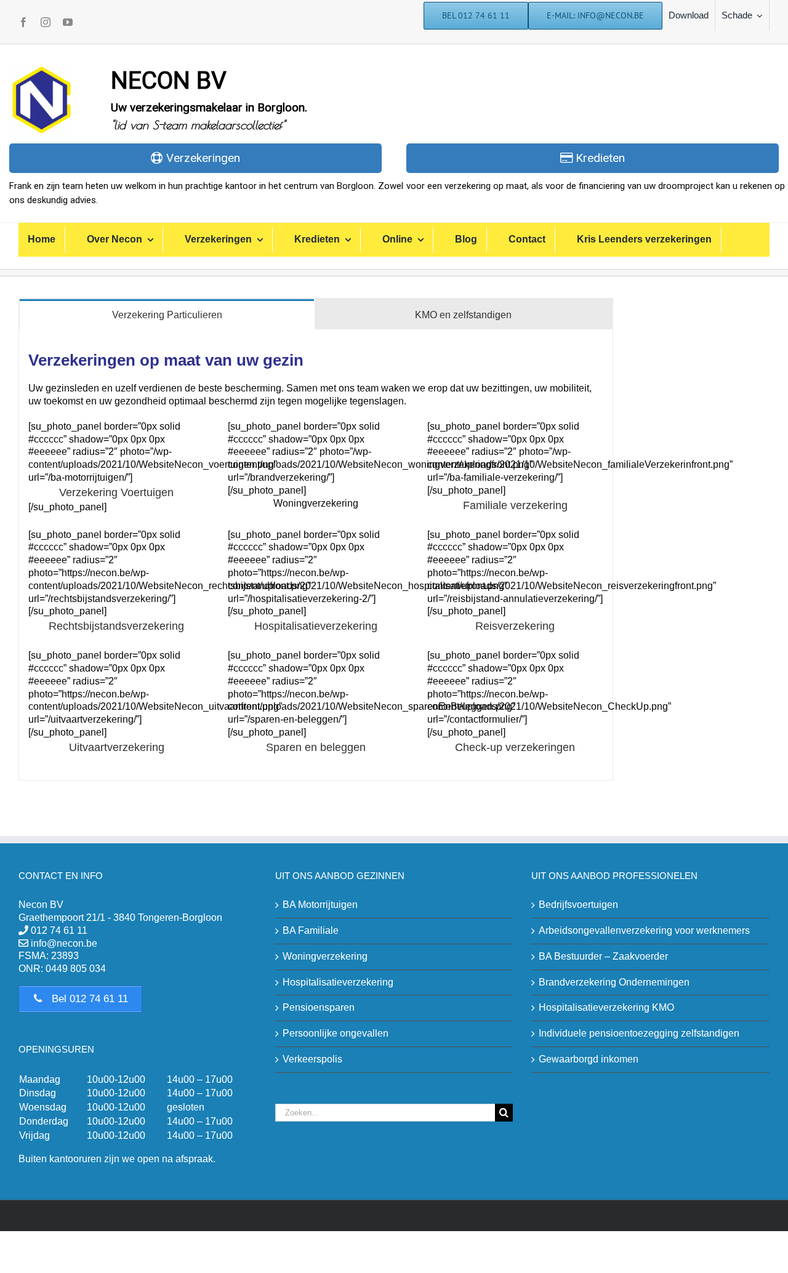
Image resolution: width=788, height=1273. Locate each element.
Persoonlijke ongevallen (335, 1033)
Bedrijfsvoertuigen (578, 904)
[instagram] (45, 22)
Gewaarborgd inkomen (588, 1059)
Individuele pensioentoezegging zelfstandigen (639, 1033)
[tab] (167, 314)
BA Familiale (311, 930)
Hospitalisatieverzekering (338, 982)
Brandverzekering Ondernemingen (614, 982)
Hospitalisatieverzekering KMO (606, 1007)
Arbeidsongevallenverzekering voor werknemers (644, 930)
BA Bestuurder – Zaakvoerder (603, 956)
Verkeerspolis (312, 1059)
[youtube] (68, 22)
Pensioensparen (319, 1007)
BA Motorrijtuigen (320, 904)
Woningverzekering (325, 956)
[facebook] (23, 22)
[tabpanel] (315, 555)
